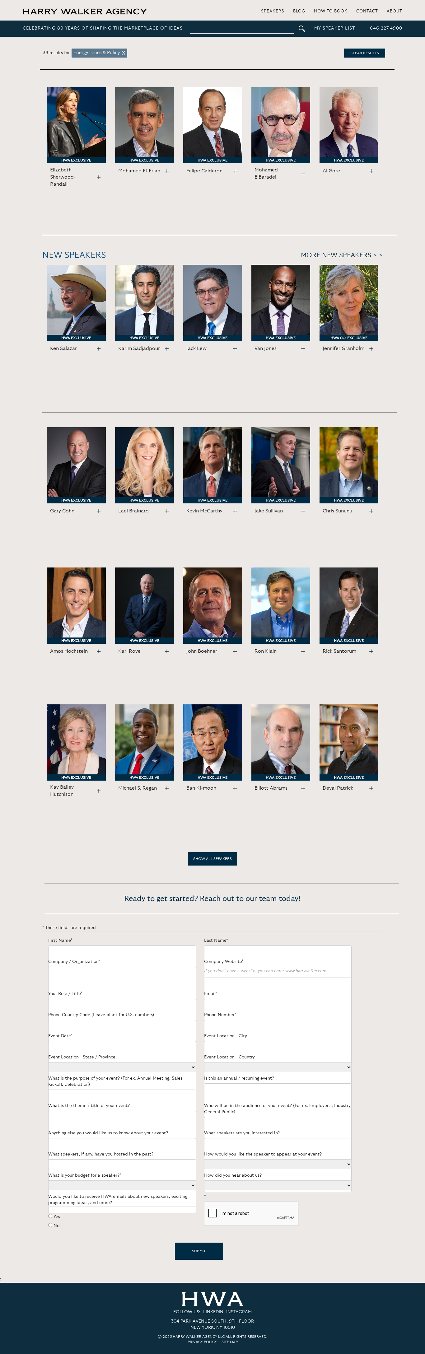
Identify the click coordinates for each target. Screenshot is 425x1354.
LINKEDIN (213, 1312)
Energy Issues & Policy (96, 52)
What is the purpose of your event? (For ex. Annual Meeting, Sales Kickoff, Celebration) (115, 1081)
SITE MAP (230, 1342)
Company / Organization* (74, 961)
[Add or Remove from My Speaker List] (99, 177)
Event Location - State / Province (81, 1057)
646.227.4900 (386, 28)
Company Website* (223, 961)
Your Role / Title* (65, 994)
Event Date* (60, 1036)
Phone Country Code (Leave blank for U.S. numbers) (101, 1015)
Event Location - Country (229, 1057)
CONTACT (367, 11)
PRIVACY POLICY (202, 1342)
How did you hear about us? (233, 1175)
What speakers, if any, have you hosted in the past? (100, 1154)
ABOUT (394, 11)
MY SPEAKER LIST (334, 28)
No (56, 1226)
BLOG (299, 11)
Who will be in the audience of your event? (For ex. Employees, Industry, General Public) (278, 1109)
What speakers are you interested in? (242, 1133)
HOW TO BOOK (331, 11)
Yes (57, 1217)
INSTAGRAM (239, 1312)
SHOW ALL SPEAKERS (212, 859)
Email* (210, 994)
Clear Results (364, 53)
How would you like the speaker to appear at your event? (263, 1154)
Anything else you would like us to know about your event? (108, 1133)
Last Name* (216, 940)
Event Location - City (225, 1036)
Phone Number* (220, 1015)
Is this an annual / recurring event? (239, 1078)
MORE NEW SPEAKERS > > (342, 255)
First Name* (60, 940)
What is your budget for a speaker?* (84, 1175)
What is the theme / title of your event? (89, 1106)
